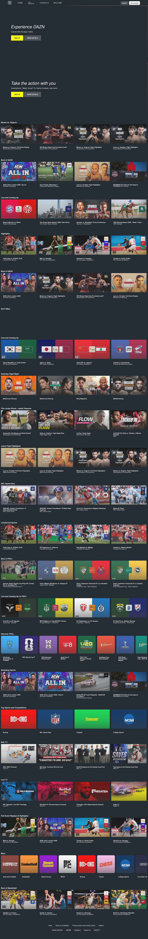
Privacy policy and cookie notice (83, 925)
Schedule (44, 3)
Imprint (101, 925)
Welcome (57, 3)
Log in (124, 3)
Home (20, 3)
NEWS (68, 930)
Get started (134, 3)
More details (32, 38)
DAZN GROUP (57, 930)
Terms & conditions (62, 925)
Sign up (17, 38)
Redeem (78, 930)
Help (50, 925)
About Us (87, 930)
